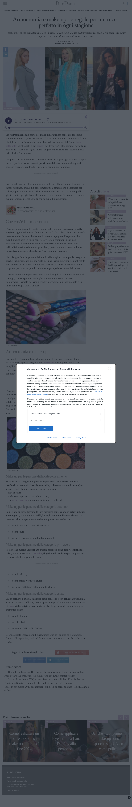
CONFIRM (41, 428)
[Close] (110, 369)
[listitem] (66, 413)
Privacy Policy (80, 438)
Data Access (66, 438)
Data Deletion (51, 438)
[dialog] (66, 403)
